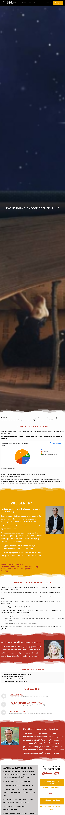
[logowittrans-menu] (8, 3)
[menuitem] (24, 3)
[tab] (32, 674)
